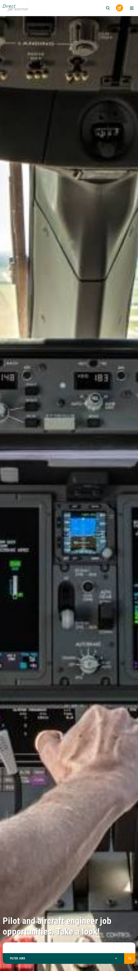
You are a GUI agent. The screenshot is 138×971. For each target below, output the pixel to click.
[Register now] (119, 7)
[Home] (20, 8)
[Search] (108, 8)
